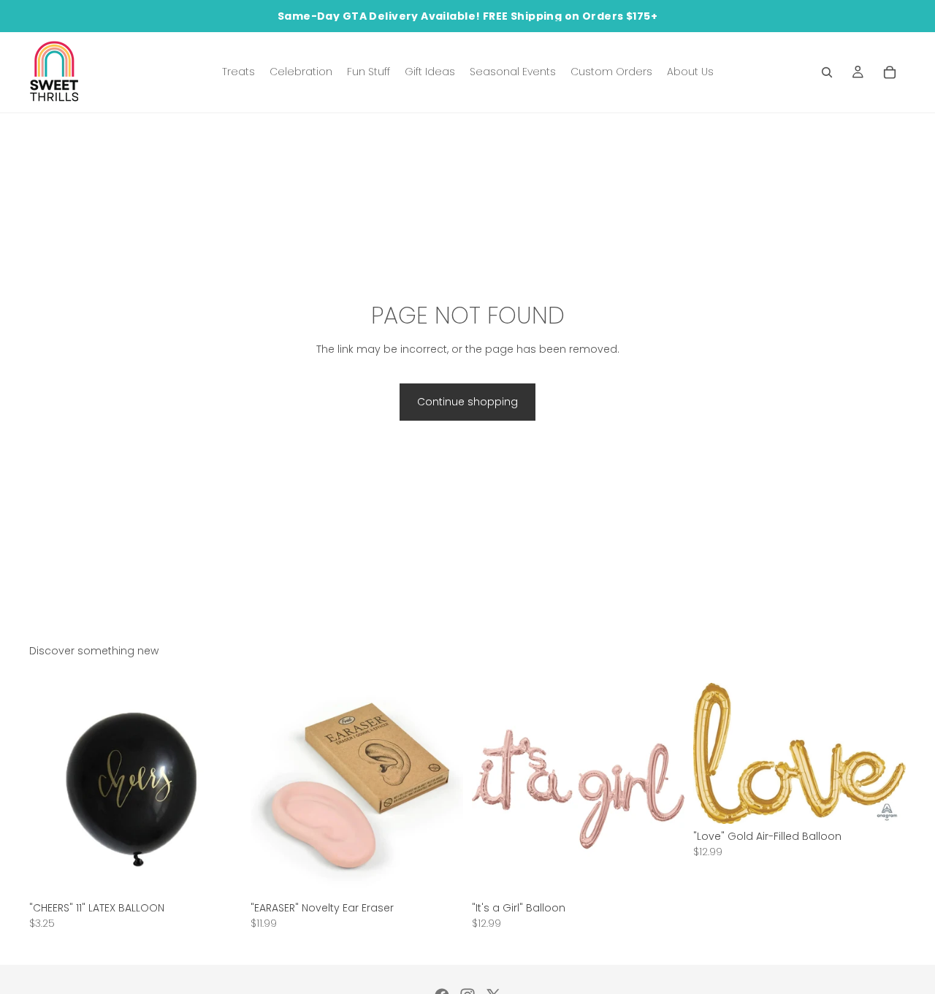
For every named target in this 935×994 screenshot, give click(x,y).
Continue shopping (467, 401)
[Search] (827, 72)
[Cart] (890, 72)
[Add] (219, 873)
